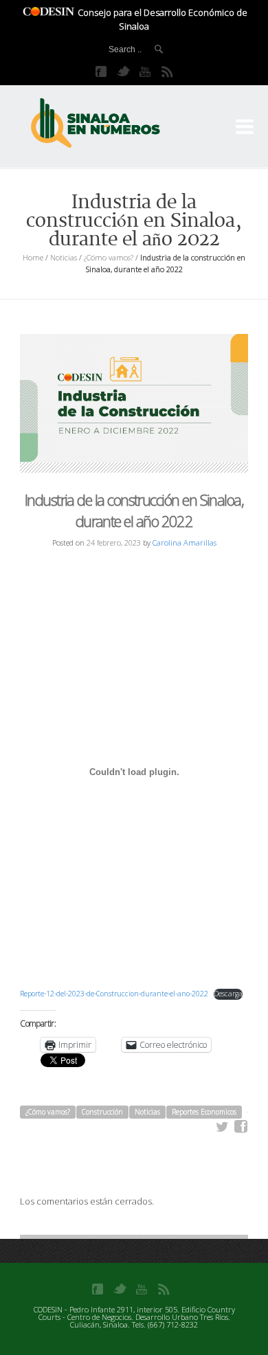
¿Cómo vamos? (108, 257)
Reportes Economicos (204, 1112)
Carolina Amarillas (184, 542)
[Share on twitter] (223, 1127)
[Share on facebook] (241, 1127)
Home (33, 257)
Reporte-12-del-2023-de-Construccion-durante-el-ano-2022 (114, 993)
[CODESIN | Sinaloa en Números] (110, 123)
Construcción (102, 1112)
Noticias (63, 257)
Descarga (228, 993)
